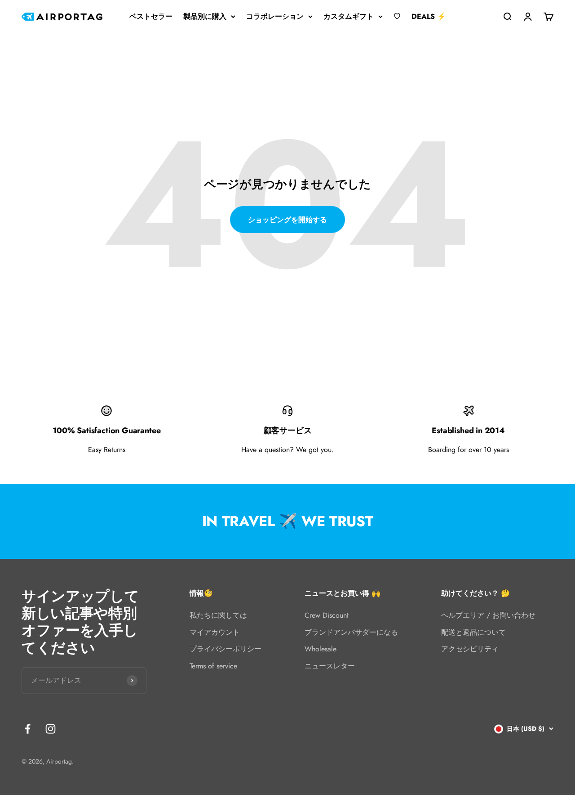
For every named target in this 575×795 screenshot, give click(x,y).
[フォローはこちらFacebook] (28, 729)
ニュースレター (330, 666)
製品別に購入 (204, 16)
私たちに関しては (218, 615)
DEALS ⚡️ (428, 16)
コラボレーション (275, 16)
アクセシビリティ (470, 649)
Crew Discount (327, 615)
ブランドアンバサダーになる (351, 632)
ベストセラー (150, 16)
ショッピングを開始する (287, 220)
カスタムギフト (348, 16)
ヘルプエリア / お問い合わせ (488, 615)
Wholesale (320, 649)
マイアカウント (215, 632)
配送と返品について (473, 632)
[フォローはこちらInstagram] (50, 729)
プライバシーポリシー (225, 649)
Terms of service (213, 666)
